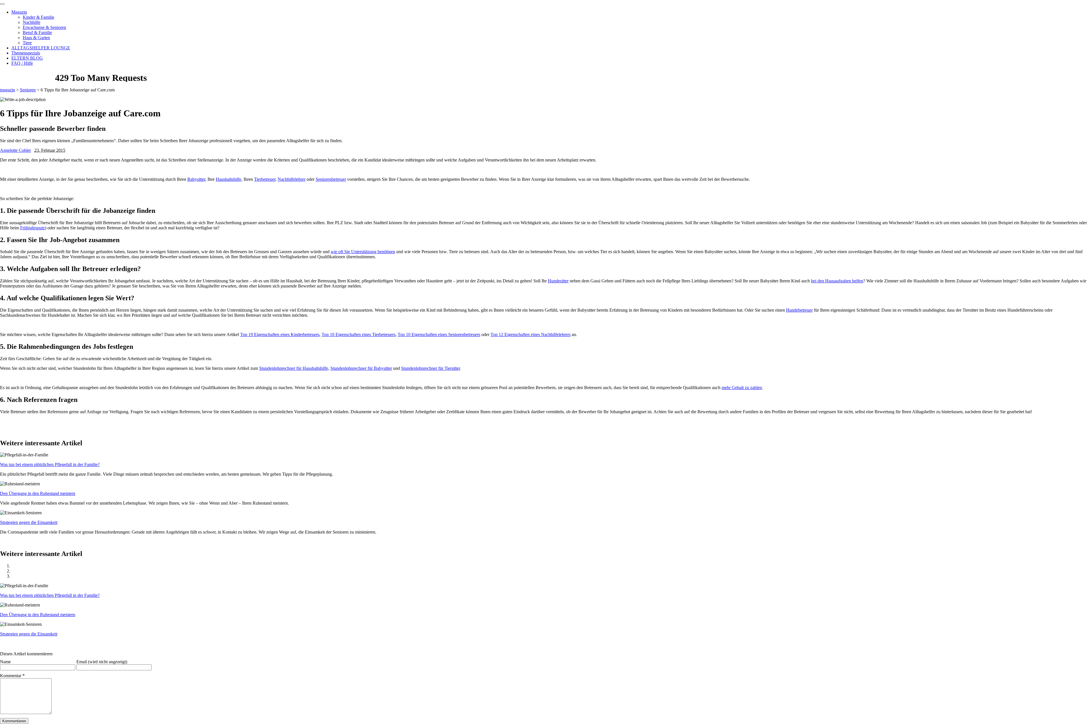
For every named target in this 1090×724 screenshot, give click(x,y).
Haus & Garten (36, 37)
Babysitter (196, 179)
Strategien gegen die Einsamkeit (28, 522)
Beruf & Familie (37, 32)
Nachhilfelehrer (291, 179)
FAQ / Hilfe (22, 63)
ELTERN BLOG (27, 58)
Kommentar (12, 675)
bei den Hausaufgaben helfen (837, 280)
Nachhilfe (31, 22)
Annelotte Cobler (15, 150)
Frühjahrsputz (32, 227)
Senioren (28, 89)
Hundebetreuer (799, 310)
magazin (7, 89)
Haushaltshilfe (228, 179)
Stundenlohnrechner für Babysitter (361, 368)
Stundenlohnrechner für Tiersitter (430, 368)
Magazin (19, 12)
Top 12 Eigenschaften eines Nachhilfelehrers (531, 334)
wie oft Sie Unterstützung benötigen (363, 251)
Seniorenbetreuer (331, 179)
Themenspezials (25, 53)
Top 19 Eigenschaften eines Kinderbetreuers (279, 334)
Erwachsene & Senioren (44, 27)
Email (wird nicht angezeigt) (101, 661)
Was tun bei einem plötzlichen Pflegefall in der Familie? (50, 464)
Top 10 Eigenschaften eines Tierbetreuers (358, 334)
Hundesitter (558, 280)
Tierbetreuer (264, 179)
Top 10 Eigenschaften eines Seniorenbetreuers (439, 334)
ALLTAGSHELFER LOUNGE (40, 47)
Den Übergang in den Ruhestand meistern (37, 493)
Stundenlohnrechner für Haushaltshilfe (293, 368)
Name (5, 661)
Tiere (27, 42)
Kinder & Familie (38, 17)
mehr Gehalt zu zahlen (742, 387)
